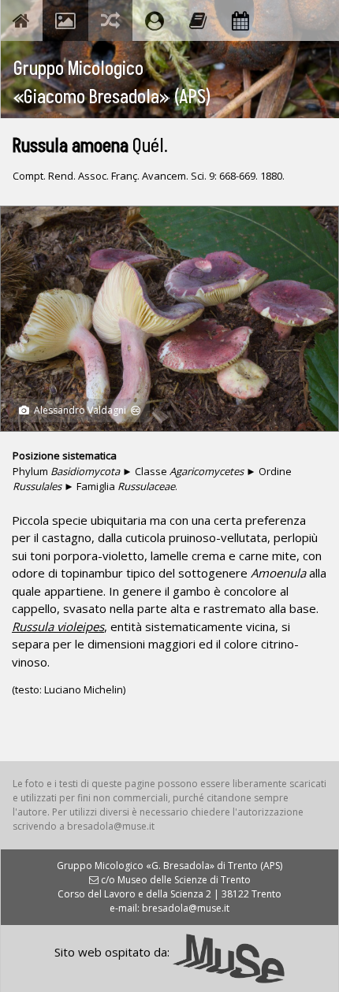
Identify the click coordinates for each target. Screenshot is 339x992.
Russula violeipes (58, 626)
